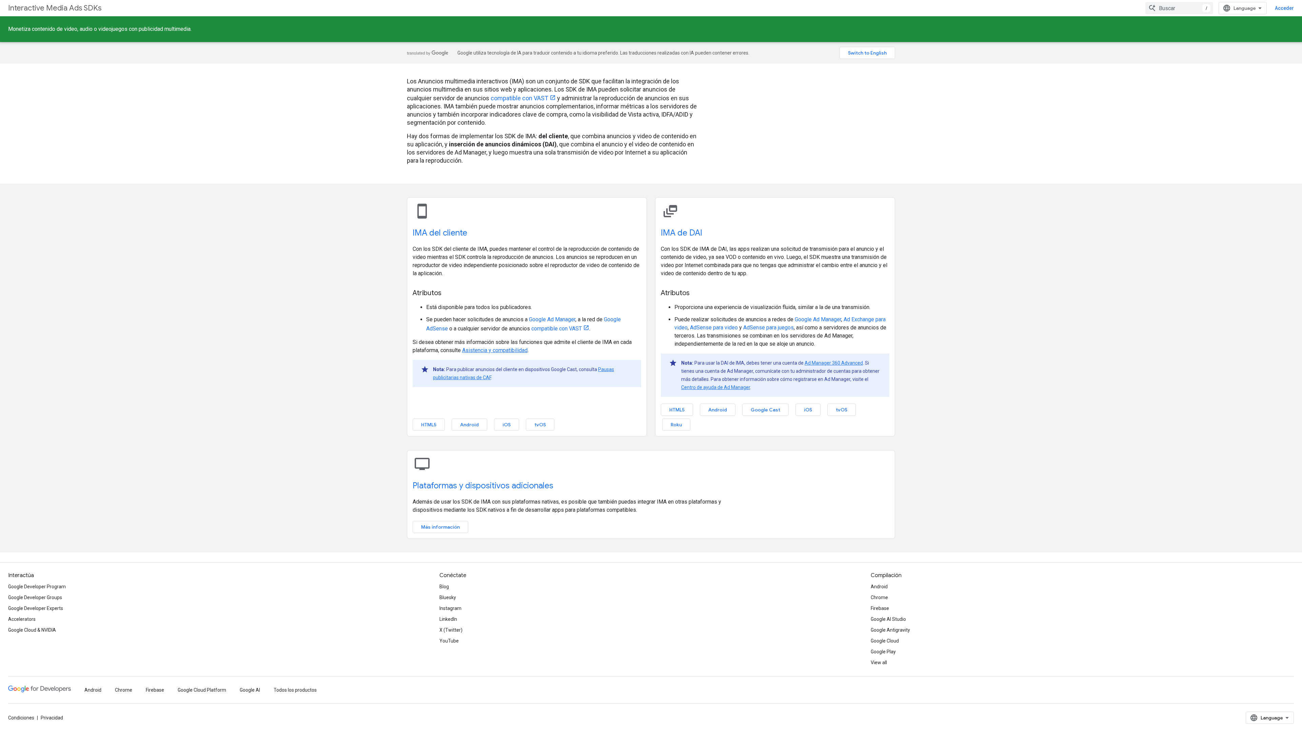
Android (469, 425)
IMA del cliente (440, 233)
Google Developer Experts (35, 608)
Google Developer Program (37, 586)
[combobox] (1179, 8)
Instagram (450, 608)
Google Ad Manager (552, 319)
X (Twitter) (450, 630)
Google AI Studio (888, 619)
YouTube (449, 641)
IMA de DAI (681, 233)
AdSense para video (714, 327)
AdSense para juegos (768, 327)
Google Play (883, 651)
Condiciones (21, 717)
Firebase (880, 608)
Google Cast (765, 410)
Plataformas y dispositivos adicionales (483, 486)
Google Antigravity (890, 630)
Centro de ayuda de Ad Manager (715, 387)
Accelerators (22, 619)
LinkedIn (448, 619)
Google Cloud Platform (202, 690)
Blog (444, 586)
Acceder (1284, 8)
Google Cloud (885, 641)
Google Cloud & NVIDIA (32, 630)
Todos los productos (295, 690)
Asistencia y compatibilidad (495, 350)
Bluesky (447, 597)
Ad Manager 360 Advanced (834, 363)
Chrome (879, 597)
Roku (676, 425)
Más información (440, 527)
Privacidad (52, 717)
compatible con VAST (519, 98)
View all (879, 662)
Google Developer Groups (35, 597)
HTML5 (428, 425)
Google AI (250, 690)
